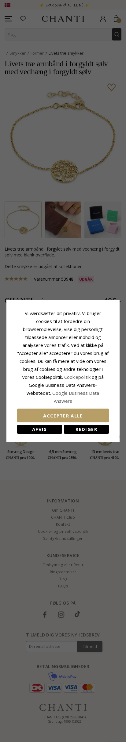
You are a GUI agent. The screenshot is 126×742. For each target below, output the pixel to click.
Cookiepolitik (77, 377)
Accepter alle (63, 416)
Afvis (39, 429)
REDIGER (86, 429)
